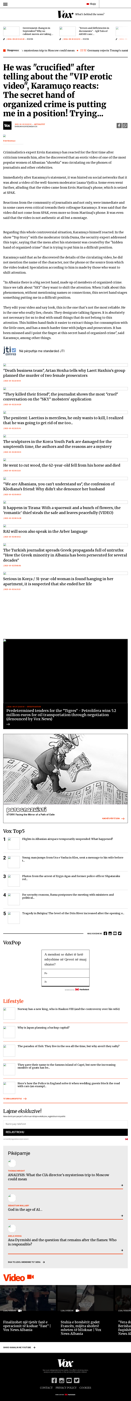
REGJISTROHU (15, 1132)
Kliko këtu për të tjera (111, 818)
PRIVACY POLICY (66, 1387)
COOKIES (85, 1387)
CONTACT (46, 1387)
